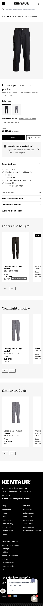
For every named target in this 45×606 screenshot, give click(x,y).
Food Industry (7, 524)
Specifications (9, 164)
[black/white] (16, 110)
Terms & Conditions (10, 556)
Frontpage (6, 16)
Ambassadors (28, 513)
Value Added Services (10, 545)
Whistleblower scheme (32, 531)
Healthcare (6, 520)
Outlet (4, 534)
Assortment (6, 510)
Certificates (8, 192)
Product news (7, 531)
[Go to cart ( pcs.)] (39, 3)
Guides (5, 552)
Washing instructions (12, 211)
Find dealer (35, 138)
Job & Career (28, 524)
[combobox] (22, 10)
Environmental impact (12, 198)
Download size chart (27, 119)
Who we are (27, 510)
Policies (5, 559)
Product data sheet (11, 204)
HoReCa (5, 513)
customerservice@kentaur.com (16, 499)
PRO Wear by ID (8, 527)
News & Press (28, 527)
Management (28, 520)
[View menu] (3, 3)
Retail (4, 517)
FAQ (3, 570)
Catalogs (5, 549)
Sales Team (27, 517)
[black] (6, 110)
